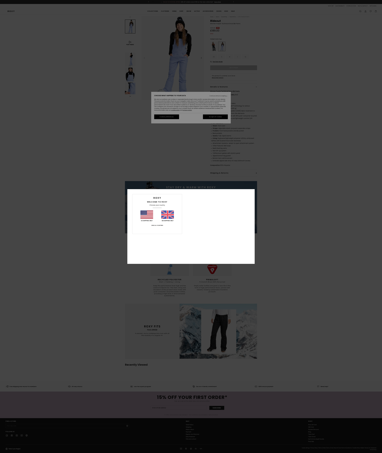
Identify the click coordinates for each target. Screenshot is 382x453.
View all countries (157, 225)
